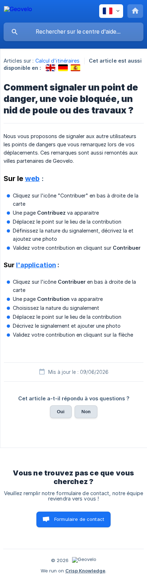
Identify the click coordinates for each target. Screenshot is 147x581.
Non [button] (86, 411)
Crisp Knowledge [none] (85, 570)
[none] (18, 10)
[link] (50, 67)
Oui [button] (61, 411)
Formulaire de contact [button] (79, 519)
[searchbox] (73, 32)
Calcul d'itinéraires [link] (57, 61)
